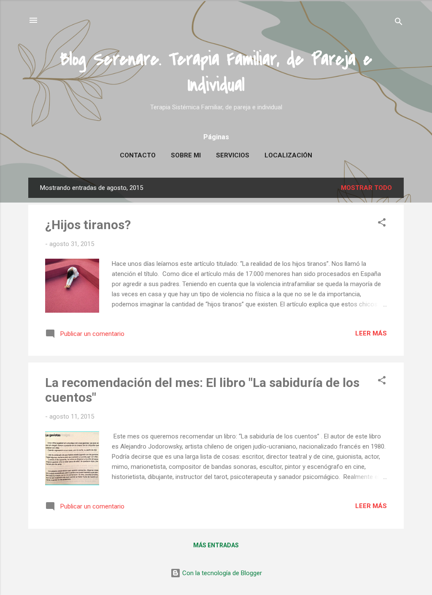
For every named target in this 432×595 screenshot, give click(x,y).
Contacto (138, 155)
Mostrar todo (366, 188)
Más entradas (216, 545)
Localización (288, 155)
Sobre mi (186, 155)
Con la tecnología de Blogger (221, 573)
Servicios (232, 155)
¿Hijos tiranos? (88, 224)
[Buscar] (399, 23)
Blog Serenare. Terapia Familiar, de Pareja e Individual (216, 72)
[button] (382, 223)
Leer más (371, 333)
